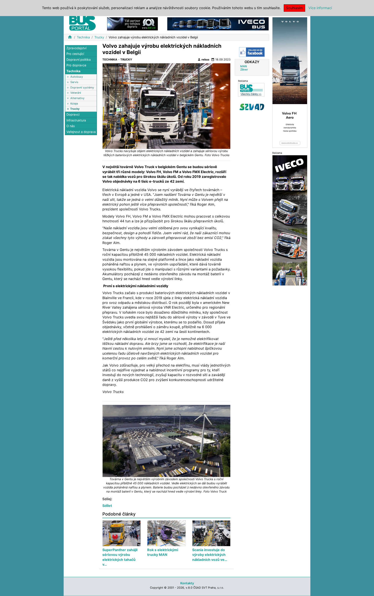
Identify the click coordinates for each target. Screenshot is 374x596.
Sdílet (107, 505)
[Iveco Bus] (218, 23)
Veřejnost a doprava (81, 132)
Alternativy (77, 98)
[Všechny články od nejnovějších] (251, 89)
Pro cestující (75, 54)
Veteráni (75, 93)
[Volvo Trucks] (289, 82)
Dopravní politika (78, 59)
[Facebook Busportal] (252, 52)
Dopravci (72, 114)
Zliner (244, 69)
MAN (243, 66)
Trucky (99, 37)
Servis (74, 82)
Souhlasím (294, 8)
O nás (70, 126)
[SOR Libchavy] (132, 23)
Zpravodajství (76, 48)
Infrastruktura (76, 120)
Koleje (74, 103)
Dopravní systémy (82, 87)
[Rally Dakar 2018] (289, 220)
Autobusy (76, 77)
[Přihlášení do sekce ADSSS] (252, 107)
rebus (203, 59)
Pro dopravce (76, 65)
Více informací (320, 8)
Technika (83, 37)
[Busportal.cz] (82, 22)
